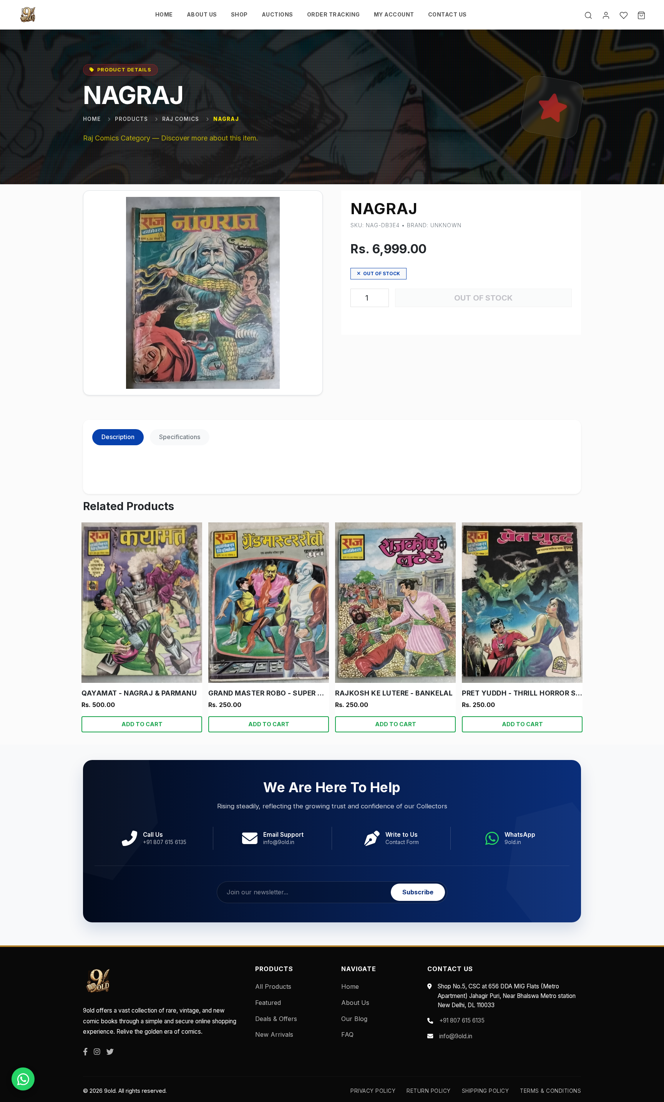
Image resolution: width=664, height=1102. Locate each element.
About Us (355, 1002)
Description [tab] (117, 437)
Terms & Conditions (550, 1091)
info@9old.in (455, 1036)
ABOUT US (202, 14)
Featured (268, 1002)
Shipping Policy (485, 1091)
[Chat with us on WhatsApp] (23, 1078)
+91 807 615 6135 (462, 1020)
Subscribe (417, 892)
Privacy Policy (372, 1091)
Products (131, 119)
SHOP (239, 14)
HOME (164, 14)
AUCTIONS (277, 14)
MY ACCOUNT (394, 14)
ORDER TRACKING (333, 14)
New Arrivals (274, 1034)
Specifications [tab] (179, 437)
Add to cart (142, 724)
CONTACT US (447, 14)
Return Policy (429, 1091)
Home (92, 119)
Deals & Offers (276, 1019)
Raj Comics (180, 119)
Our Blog (354, 1019)
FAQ (347, 1034)
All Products (273, 986)
